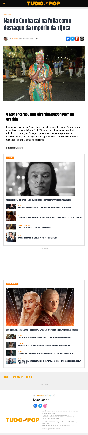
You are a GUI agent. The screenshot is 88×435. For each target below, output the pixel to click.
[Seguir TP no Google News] (44, 397)
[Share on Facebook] (68, 39)
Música (65, 411)
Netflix (44, 411)
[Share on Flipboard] (77, 39)
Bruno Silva (15, 39)
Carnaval (20, 148)
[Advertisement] (44, 263)
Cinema (60, 411)
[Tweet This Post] (72, 39)
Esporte (54, 411)
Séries (70, 411)
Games (49, 411)
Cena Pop (75, 411)
